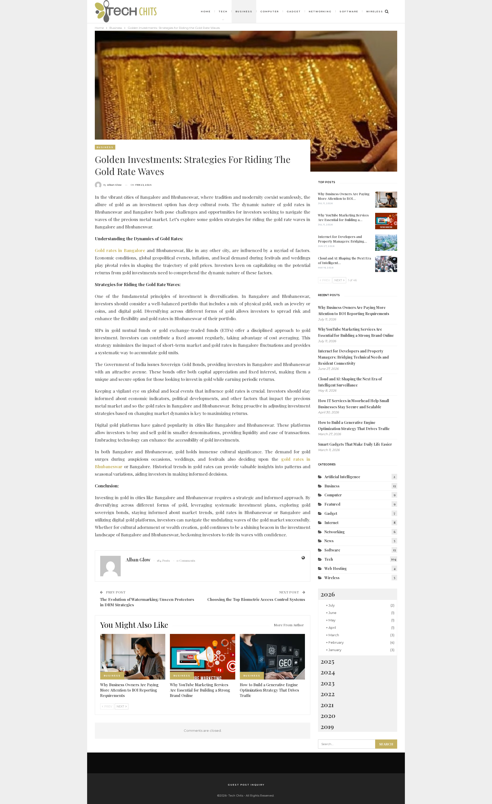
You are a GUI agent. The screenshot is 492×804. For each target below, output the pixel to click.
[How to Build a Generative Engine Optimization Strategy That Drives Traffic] (272, 657)
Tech (223, 11)
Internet (331, 522)
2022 (328, 693)
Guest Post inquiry (246, 784)
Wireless (374, 11)
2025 (327, 661)
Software (349, 11)
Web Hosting (335, 568)
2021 (327, 704)
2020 (328, 715)
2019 (327, 726)
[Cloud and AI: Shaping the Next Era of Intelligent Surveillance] (386, 264)
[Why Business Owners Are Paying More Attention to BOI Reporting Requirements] (132, 657)
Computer (269, 11)
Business (243, 11)
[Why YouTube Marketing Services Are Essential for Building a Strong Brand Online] (202, 657)
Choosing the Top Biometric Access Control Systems (256, 599)
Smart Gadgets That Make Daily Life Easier (355, 444)
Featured (332, 504)
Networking (320, 11)
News (329, 540)
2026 (328, 594)
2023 (328, 682)
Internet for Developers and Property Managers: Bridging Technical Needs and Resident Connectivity (353, 357)
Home (206, 11)
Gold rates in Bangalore (120, 250)
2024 (328, 671)
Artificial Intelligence (342, 476)
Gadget (294, 11)
